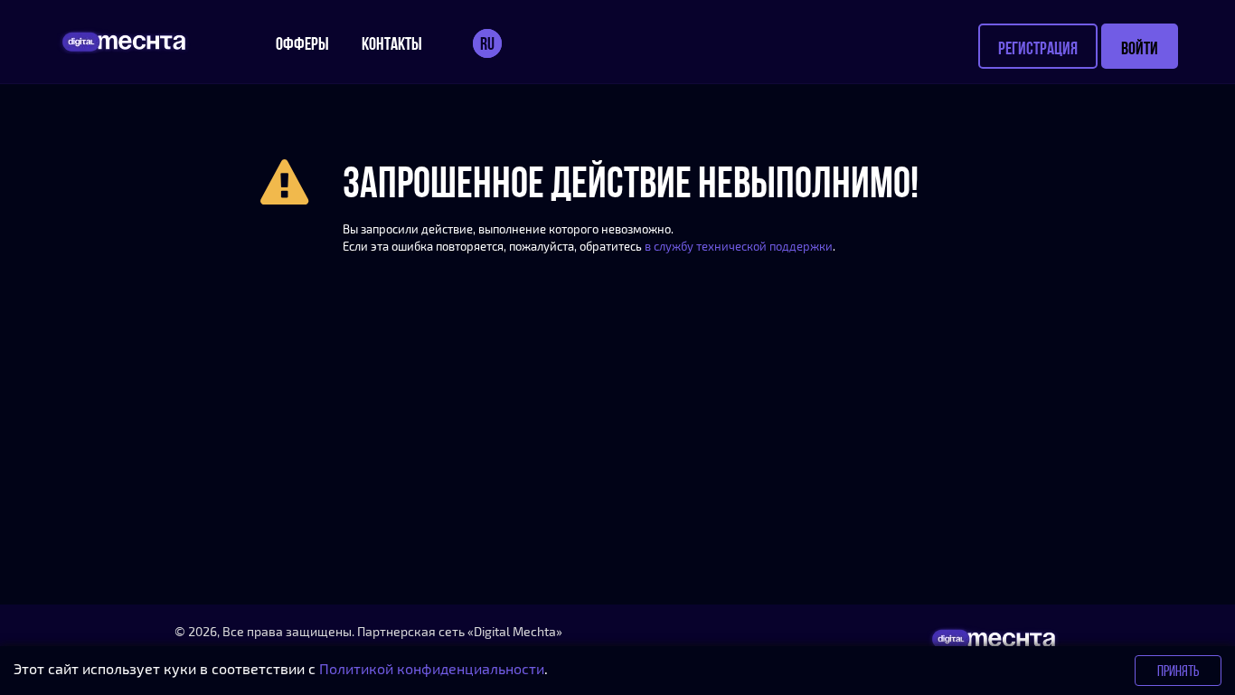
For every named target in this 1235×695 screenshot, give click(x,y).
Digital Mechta (515, 631)
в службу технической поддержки (739, 246)
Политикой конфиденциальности (431, 668)
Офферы (302, 43)
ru (487, 43)
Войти (1139, 48)
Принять (1178, 671)
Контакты (392, 43)
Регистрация (1038, 48)
